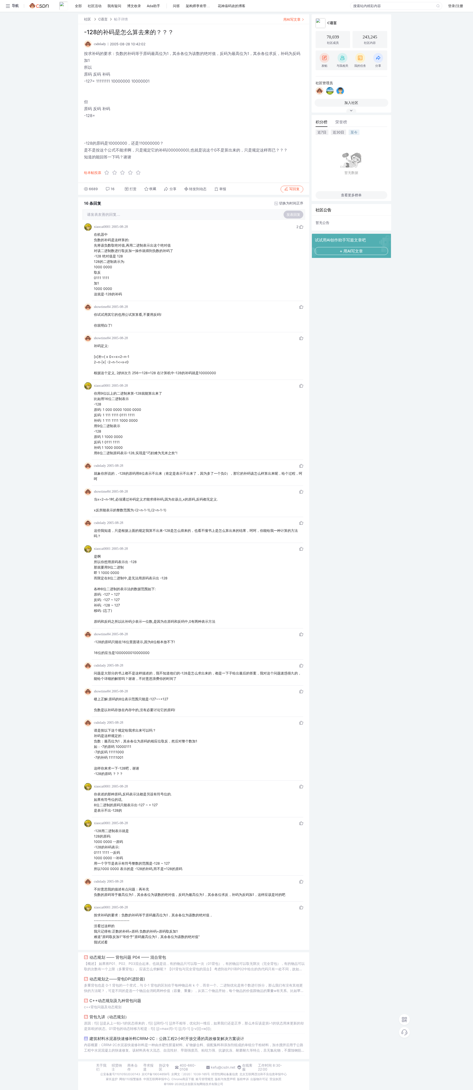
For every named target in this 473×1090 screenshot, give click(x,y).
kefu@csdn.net (223, 1067)
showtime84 (102, 307)
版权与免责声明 (225, 1079)
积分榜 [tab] (321, 121)
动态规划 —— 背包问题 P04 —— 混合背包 (127, 957)
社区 (88, 19)
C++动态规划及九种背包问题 (115, 1000)
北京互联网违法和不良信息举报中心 (263, 1074)
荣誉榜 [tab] (341, 121)
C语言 (103, 19)
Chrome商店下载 (182, 1079)
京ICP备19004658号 (156, 1074)
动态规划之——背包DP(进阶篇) (117, 978)
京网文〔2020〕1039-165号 (190, 1074)
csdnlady (100, 466)
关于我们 (101, 1067)
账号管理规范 (204, 1079)
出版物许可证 (259, 1079)
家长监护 (112, 1079)
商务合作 (132, 1067)
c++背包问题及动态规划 (102, 1007)
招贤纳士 (117, 1067)
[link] (88, 19)
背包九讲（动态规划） (109, 1016)
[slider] (124, 172)
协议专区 (164, 1067)
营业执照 (275, 1079)
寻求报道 (148, 1067)
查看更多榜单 (351, 195)
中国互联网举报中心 (156, 1079)
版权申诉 (243, 1079)
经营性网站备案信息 (224, 1074)
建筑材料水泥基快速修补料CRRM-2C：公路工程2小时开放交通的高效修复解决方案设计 (166, 1038)
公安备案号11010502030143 (120, 1074)
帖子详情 (121, 19)
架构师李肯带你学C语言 (204, 6)
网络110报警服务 (130, 1079)
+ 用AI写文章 (351, 251)
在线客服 (247, 1067)
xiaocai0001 (102, 227)
